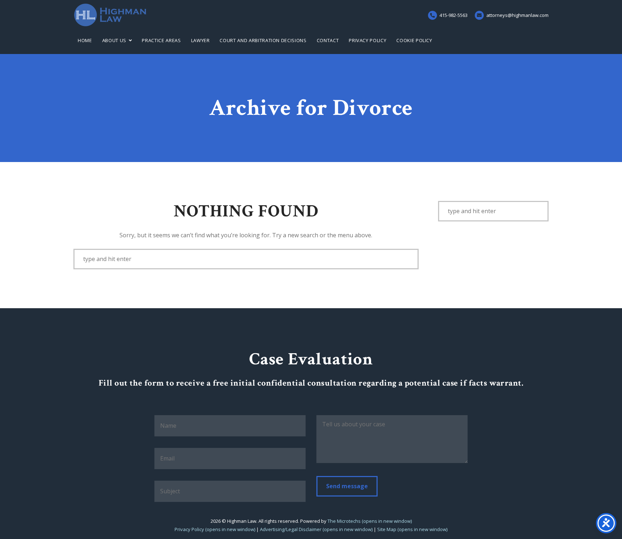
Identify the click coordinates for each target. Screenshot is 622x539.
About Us (114, 40)
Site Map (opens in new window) (412, 529)
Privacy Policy (367, 40)
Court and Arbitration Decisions (263, 40)
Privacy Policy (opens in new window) (215, 529)
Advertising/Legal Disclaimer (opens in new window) (316, 529)
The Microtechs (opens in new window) (370, 521)
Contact (328, 40)
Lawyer (200, 40)
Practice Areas (161, 40)
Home (85, 40)
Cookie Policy (414, 40)
